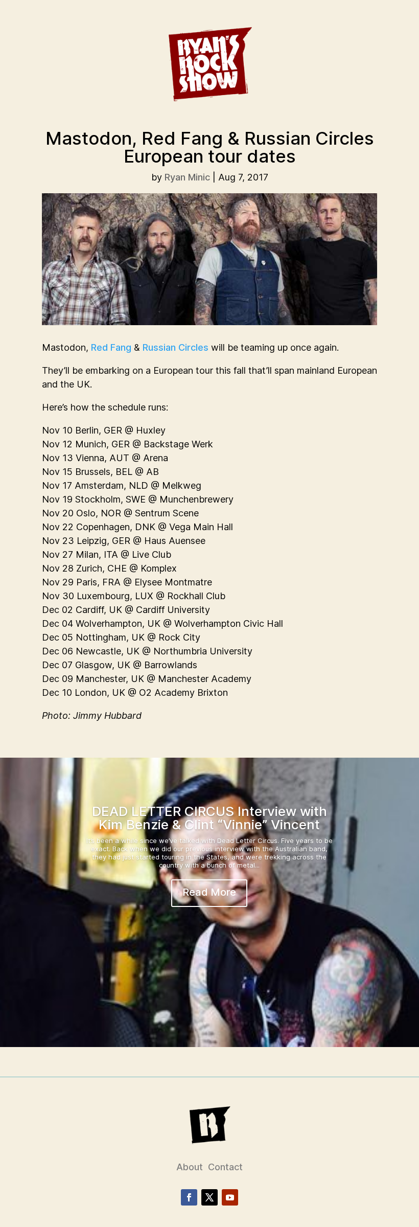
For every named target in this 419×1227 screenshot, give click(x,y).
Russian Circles (175, 347)
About (189, 1167)
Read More (209, 892)
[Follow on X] (209, 1197)
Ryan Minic (187, 177)
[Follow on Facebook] (189, 1197)
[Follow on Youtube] (230, 1197)
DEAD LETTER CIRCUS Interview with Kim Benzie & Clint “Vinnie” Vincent (209, 817)
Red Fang (111, 347)
